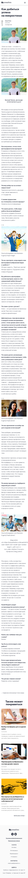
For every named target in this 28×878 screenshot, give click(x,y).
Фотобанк (14, 847)
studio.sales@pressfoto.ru (14, 863)
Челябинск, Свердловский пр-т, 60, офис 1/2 (14, 870)
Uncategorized (8, 24)
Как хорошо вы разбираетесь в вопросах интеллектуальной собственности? (12, 799)
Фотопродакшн (14, 850)
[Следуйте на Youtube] (15, 834)
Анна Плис (8, 21)
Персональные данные (14, 841)
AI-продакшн (14, 856)
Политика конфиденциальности (14, 838)
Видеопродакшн (14, 853)
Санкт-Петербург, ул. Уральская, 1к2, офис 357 (14, 873)
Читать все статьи (19, 815)
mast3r (18, 102)
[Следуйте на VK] (12, 834)
